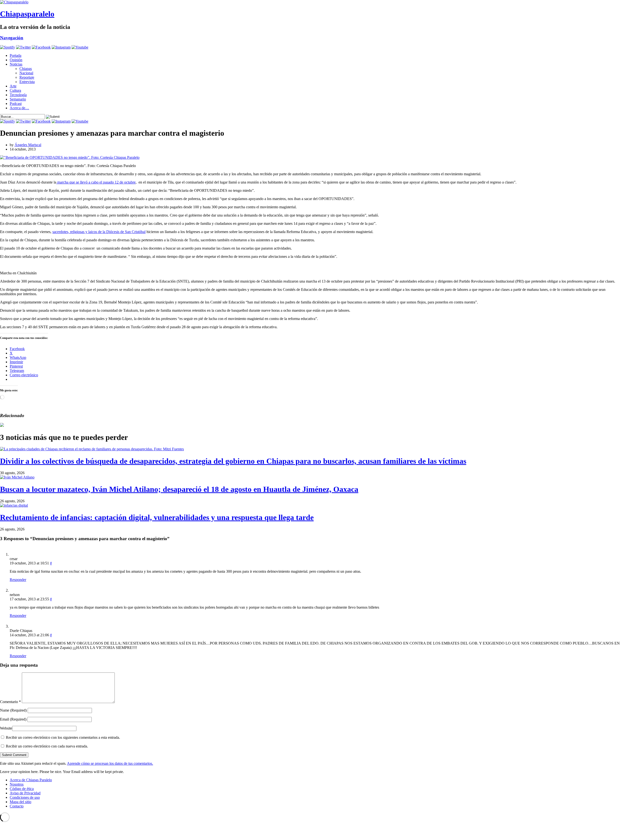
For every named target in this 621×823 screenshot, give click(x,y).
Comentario (10, 702)
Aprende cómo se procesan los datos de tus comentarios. (110, 763)
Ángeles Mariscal (28, 145)
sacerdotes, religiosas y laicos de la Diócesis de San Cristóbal (99, 232)
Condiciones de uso (25, 797)
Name (13, 710)
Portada (15, 55)
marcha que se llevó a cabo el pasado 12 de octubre (96, 182)
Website (6, 728)
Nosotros (17, 784)
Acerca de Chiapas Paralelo (31, 780)
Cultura (15, 90)
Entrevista (27, 82)
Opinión (16, 60)
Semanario (18, 99)
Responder (18, 580)
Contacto (17, 806)
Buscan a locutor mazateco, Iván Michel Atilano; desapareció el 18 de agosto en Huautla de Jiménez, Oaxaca (179, 489)
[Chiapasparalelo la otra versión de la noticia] (310, 2)
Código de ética (22, 789)
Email (13, 719)
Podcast (16, 103)
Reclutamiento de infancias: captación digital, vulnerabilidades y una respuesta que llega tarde (157, 517)
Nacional (26, 73)
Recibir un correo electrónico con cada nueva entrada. (47, 746)
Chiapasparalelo (27, 13)
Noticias (16, 64)
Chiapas (25, 69)
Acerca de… (19, 108)
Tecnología (18, 95)
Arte (13, 86)
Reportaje (26, 77)
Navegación (11, 37)
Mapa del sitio (20, 802)
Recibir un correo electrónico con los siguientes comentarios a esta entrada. (63, 737)
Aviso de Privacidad (25, 793)
